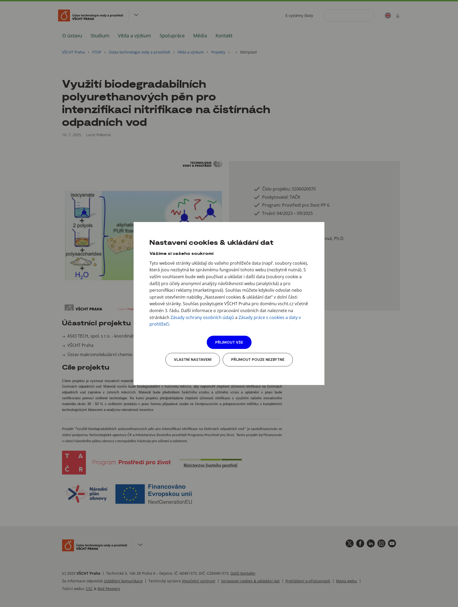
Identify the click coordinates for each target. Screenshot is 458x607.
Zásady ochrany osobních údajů (202, 317)
